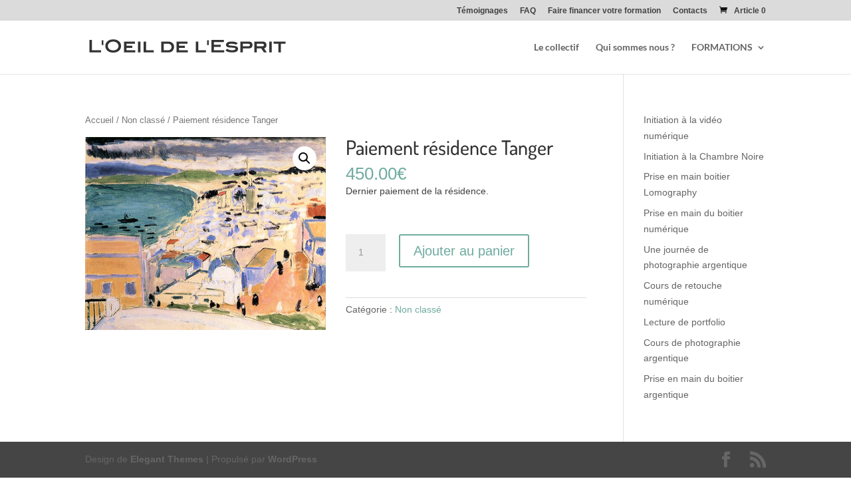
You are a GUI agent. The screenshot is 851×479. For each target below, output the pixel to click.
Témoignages (482, 11)
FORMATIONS (722, 48)
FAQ (528, 11)
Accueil (99, 120)
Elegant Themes (166, 459)
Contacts (690, 11)
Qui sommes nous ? (635, 48)
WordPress (292, 459)
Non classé (143, 120)
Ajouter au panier (464, 250)
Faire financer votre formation (604, 11)
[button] (304, 158)
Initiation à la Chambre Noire (704, 156)
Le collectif (556, 48)
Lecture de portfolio (684, 322)
